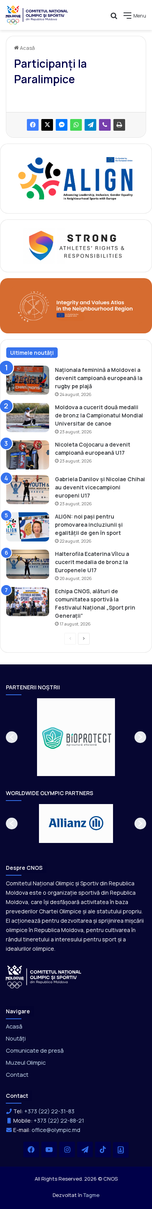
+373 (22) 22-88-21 (59, 1120)
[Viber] (105, 125)
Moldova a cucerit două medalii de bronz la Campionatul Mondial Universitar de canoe (99, 415)
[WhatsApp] (76, 125)
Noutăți (16, 1038)
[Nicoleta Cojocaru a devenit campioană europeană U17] (27, 455)
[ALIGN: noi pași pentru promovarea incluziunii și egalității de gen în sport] (27, 526)
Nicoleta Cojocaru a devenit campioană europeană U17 (92, 448)
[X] (47, 125)
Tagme (91, 1194)
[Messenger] (61, 125)
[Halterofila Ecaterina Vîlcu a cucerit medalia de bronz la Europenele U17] (27, 564)
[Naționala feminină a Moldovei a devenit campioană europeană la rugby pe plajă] (27, 380)
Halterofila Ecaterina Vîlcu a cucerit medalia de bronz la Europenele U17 (92, 562)
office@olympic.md (56, 1130)
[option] (76, 737)
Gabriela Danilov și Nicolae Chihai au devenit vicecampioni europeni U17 (100, 487)
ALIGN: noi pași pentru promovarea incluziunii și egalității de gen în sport (89, 524)
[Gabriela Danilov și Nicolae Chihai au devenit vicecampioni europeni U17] (27, 489)
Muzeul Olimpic (26, 1062)
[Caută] (114, 18)
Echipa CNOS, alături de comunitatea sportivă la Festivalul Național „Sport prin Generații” (95, 603)
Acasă (27, 47)
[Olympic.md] (37, 15)
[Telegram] (90, 125)
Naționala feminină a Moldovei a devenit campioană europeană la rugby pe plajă (98, 378)
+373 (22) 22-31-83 (49, 1111)
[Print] (119, 125)
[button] (12, 737)
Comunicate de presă (35, 1050)
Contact (17, 1074)
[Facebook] (33, 125)
